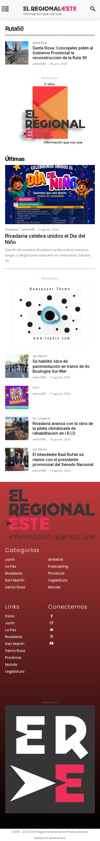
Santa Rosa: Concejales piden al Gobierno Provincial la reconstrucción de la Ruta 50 (63, 53)
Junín (36, 387)
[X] (51, 637)
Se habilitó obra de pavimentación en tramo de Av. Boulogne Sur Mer (61, 366)
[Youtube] (51, 643)
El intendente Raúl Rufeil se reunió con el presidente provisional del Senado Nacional (63, 459)
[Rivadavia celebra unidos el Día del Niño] (50, 194)
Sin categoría (41, 418)
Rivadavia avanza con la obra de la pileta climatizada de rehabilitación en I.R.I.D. (63, 428)
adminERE (39, 64)
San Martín (40, 356)
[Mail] (51, 630)
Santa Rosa (40, 43)
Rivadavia (11, 229)
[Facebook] (51, 616)
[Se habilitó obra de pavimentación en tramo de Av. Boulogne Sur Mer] (16, 366)
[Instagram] (51, 623)
